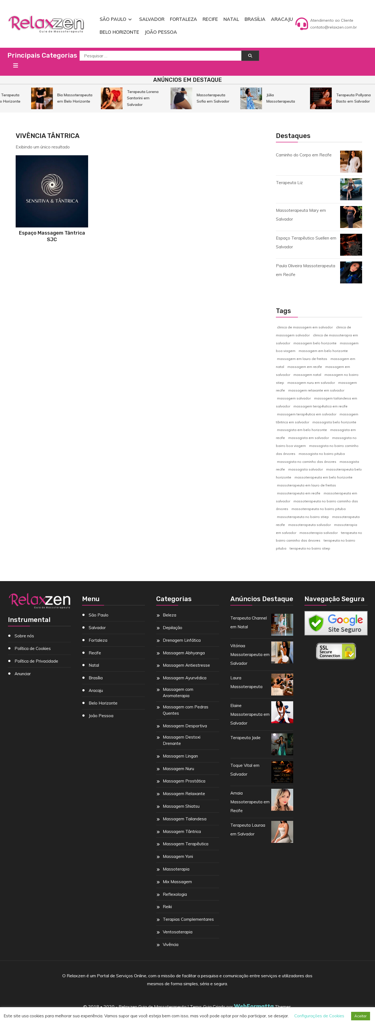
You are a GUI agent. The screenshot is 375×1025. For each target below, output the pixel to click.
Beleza (169, 615)
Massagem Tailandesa (184, 818)
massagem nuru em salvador (311, 383)
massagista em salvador (308, 438)
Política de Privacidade (36, 661)
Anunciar (23, 673)
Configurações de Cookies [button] (319, 1015)
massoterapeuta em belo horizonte (323, 477)
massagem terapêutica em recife (320, 406)
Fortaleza (183, 19)
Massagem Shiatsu (181, 806)
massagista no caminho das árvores (306, 462)
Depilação (172, 627)
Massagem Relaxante (184, 793)
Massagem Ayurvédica (184, 677)
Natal (231, 19)
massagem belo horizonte (315, 343)
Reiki (167, 906)
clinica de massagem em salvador (305, 327)
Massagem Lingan (180, 756)
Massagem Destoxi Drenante (181, 740)
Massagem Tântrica (182, 831)
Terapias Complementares (188, 919)
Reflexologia (175, 894)
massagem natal (307, 375)
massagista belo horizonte (334, 422)
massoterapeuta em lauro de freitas (306, 485)
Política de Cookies (33, 648)
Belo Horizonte (119, 32)
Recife (210, 19)
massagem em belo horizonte (323, 351)
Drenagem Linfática (182, 640)
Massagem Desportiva (185, 725)
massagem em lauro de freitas (302, 359)
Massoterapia (176, 869)
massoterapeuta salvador (309, 525)
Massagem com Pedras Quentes (185, 710)
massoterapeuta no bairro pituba (319, 509)
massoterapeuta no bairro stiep (303, 517)
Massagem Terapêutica (185, 843)
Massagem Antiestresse (186, 665)
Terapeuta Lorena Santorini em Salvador (137, 98)
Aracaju (282, 19)
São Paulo (113, 19)
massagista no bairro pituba (322, 454)
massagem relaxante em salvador (316, 390)
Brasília (255, 19)
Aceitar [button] (360, 1016)
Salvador (151, 19)
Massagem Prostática (184, 781)
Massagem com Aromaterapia (178, 692)
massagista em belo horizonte (302, 430)
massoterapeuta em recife (298, 493)
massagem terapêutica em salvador (306, 414)
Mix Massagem (177, 881)
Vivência (170, 944)
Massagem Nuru (178, 768)
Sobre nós (24, 635)
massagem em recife (304, 367)
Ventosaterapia (177, 931)
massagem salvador (294, 398)
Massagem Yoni (178, 856)
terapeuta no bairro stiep (310, 548)
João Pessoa (161, 32)
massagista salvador (305, 469)
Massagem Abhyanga (184, 652)
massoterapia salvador (319, 533)
